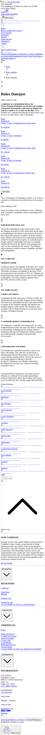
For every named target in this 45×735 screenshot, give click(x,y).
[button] (22, 255)
